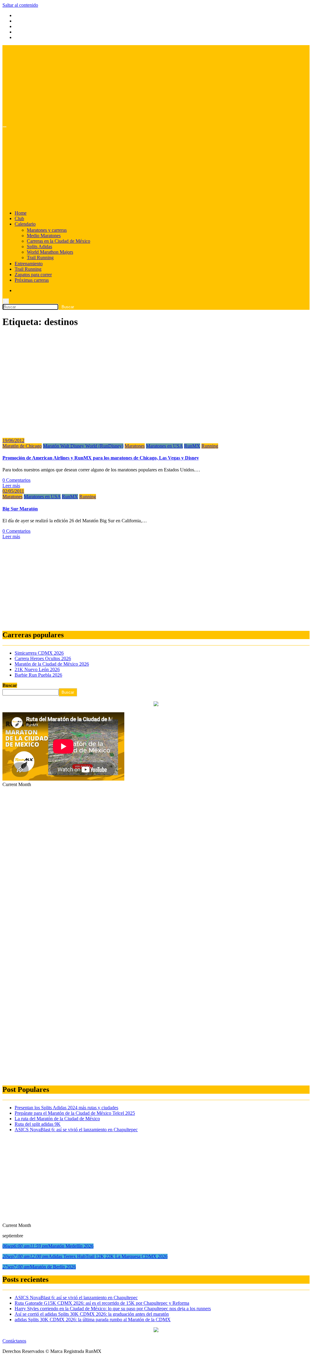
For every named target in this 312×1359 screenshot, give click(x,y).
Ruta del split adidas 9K (38, 1124)
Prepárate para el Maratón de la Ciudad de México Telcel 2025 (75, 1113)
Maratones (135, 446)
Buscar (9, 685)
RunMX (192, 446)
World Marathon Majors (50, 252)
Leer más (11, 485)
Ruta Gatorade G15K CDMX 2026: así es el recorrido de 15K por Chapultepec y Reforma (102, 1303)
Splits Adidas (39, 246)
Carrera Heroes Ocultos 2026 (43, 658)
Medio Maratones (44, 235)
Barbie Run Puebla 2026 (38, 675)
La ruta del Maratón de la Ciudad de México (57, 1118)
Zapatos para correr (33, 274)
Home (21, 213)
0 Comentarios (16, 480)
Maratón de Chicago (22, 446)
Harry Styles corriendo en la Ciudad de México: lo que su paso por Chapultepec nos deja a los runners (113, 1308)
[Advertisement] (156, 582)
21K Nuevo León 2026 (37, 669)
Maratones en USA (164, 446)
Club (19, 218)
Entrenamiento (29, 263)
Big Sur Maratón (20, 508)
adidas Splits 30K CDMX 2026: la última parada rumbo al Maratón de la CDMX (93, 1319)
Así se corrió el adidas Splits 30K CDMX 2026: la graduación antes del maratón (92, 1314)
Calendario (25, 224)
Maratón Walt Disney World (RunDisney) (83, 446)
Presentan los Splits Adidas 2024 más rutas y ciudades (66, 1107)
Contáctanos (14, 1340)
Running (209, 446)
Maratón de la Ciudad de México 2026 (52, 664)
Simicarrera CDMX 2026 (39, 653)
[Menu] (4, 126)
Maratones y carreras (47, 230)
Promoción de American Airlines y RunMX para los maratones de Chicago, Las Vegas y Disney (100, 457)
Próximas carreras (32, 280)
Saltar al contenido (20, 5)
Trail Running (40, 257)
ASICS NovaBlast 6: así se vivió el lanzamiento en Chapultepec (76, 1129)
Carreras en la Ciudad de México (58, 241)
